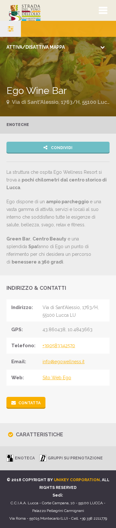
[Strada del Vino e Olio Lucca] (42, 10)
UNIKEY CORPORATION (77, 480)
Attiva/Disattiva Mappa (35, 47)
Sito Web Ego (57, 377)
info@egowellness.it (63, 361)
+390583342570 (59, 345)
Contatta (29, 403)
